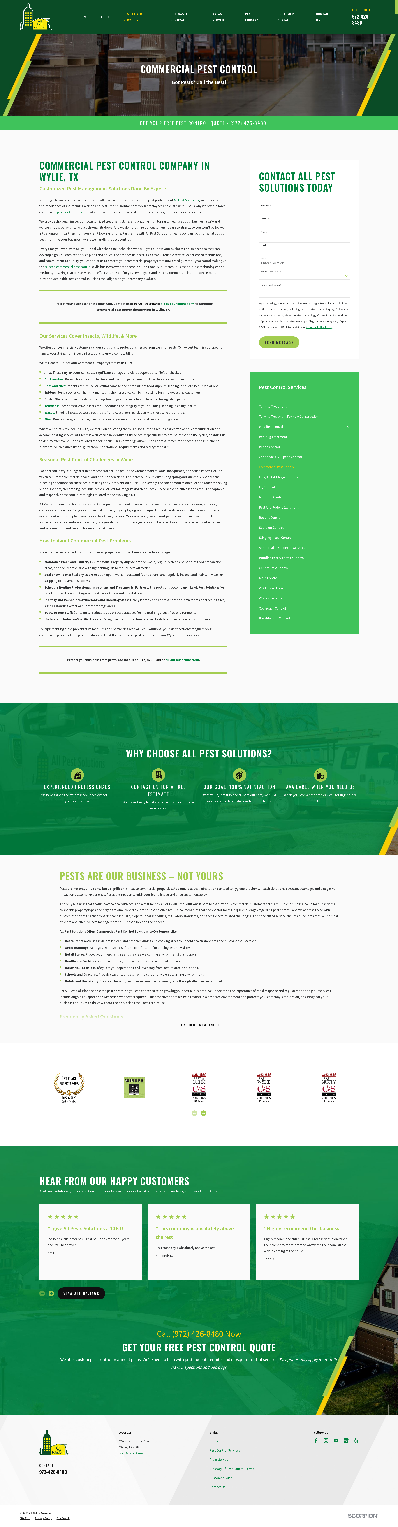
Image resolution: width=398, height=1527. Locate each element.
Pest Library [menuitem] (251, 16)
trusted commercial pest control (68, 267)
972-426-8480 (361, 19)
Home (214, 1441)
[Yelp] (356, 1440)
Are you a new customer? (272, 271)
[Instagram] (326, 1440)
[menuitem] (304, 406)
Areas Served (219, 1459)
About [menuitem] (106, 16)
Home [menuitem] (84, 16)
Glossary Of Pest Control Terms (232, 1468)
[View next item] (203, 1113)
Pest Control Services (225, 1450)
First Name (266, 205)
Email (263, 245)
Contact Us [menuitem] (323, 16)
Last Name (266, 218)
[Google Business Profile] (346, 1440)
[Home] (36, 16)
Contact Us (217, 1487)
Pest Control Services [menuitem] (134, 16)
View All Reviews (81, 1293)
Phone (264, 232)
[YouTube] (336, 1440)
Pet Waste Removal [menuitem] (179, 16)
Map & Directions (131, 1453)
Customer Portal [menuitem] (285, 16)
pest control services (72, 212)
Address (265, 258)
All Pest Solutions (186, 200)
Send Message (279, 342)
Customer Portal (221, 1478)
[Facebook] (316, 1440)
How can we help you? (271, 285)
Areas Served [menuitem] (218, 16)
